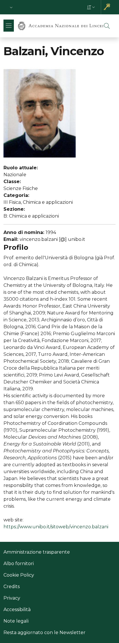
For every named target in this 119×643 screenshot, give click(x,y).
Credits (11, 586)
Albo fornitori (18, 563)
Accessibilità (17, 609)
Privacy (11, 598)
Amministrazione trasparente (36, 552)
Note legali (16, 621)
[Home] (60, 25)
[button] (11, 7)
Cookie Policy (18, 575)
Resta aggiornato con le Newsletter (44, 632)
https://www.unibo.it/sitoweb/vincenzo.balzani (55, 526)
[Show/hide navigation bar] (8, 25)
